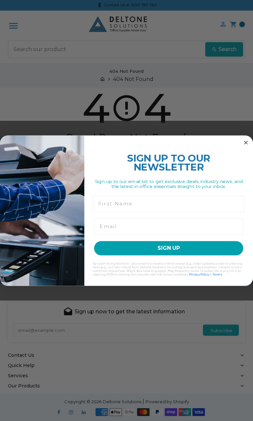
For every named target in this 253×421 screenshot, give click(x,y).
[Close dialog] (246, 142)
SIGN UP (168, 248)
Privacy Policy (199, 274)
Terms (217, 274)
